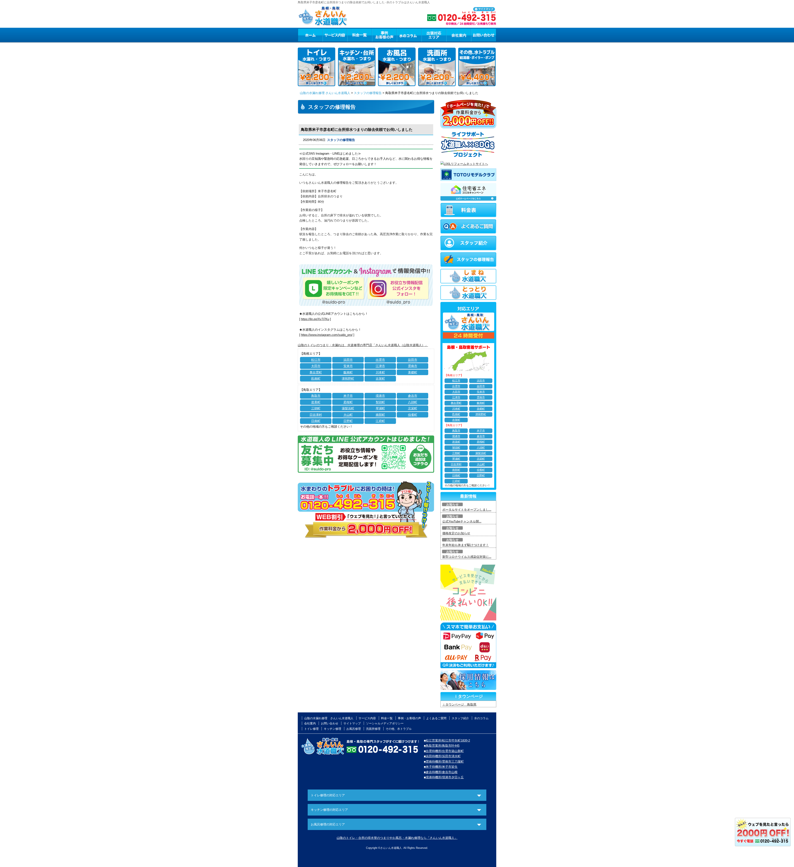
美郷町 (412, 372)
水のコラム (409, 35)
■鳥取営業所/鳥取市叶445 (441, 745)
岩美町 (315, 402)
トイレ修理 (311, 728)
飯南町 (348, 372)
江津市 (380, 366)
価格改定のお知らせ (456, 533)
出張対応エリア (434, 35)
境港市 (380, 395)
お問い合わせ (483, 35)
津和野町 (348, 378)
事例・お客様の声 (384, 35)
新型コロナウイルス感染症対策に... (466, 556)
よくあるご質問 (436, 718)
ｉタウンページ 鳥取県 (459, 704)
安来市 (348, 366)
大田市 (315, 366)
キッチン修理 (332, 728)
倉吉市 (412, 395)
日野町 (348, 421)
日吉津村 (316, 414)
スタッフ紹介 (460, 718)
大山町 (348, 414)
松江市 (315, 359)
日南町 (315, 421)
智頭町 (380, 402)
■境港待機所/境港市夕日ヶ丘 (444, 777)
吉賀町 (380, 378)
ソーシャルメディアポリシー (385, 723)
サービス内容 (334, 35)
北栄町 (412, 408)
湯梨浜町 (348, 408)
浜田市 (348, 359)
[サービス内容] (327, 35)
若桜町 (348, 402)
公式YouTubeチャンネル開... (461, 521)
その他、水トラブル (399, 728)
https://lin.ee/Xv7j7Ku (315, 319)
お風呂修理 (353, 728)
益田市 (412, 359)
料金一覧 (359, 35)
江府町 (380, 421)
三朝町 (315, 408)
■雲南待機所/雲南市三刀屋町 (444, 761)
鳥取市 (315, 395)
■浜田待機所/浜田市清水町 (442, 756)
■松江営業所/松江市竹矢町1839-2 (447, 740)
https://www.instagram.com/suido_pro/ (327, 334)
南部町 (380, 414)
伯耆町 (412, 414)
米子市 (348, 395)
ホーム (310, 35)
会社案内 (458, 35)
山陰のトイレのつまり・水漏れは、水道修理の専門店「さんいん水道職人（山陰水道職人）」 (363, 345)
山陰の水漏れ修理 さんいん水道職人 (325, 93)
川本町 (380, 372)
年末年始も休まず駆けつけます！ (465, 545)
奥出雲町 (316, 372)
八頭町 (412, 402)
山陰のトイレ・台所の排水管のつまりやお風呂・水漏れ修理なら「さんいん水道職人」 (397, 838)
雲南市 (412, 366)
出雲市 (380, 359)
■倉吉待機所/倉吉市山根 (441, 772)
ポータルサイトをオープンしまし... (466, 509)
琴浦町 (380, 408)
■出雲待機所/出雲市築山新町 (444, 751)
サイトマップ (352, 723)
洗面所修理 (373, 728)
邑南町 (315, 378)
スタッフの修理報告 (368, 93)
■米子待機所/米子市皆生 (441, 766)
